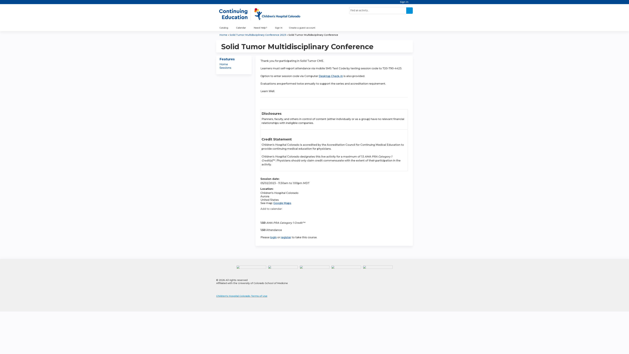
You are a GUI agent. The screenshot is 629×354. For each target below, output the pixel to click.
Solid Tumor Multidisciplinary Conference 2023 (258, 34)
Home (223, 34)
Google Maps (282, 203)
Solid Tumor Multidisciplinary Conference (313, 34)
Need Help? (260, 27)
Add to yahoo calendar (271, 215)
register (286, 237)
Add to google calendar (263, 215)
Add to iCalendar (278, 214)
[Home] (263, 14)
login (273, 237)
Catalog (223, 27)
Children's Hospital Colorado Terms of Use (241, 296)
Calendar (241, 27)
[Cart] (412, 3)
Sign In (404, 2)
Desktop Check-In (331, 76)
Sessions (225, 67)
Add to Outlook (286, 215)
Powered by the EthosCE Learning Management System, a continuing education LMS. (401, 306)
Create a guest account (302, 27)
